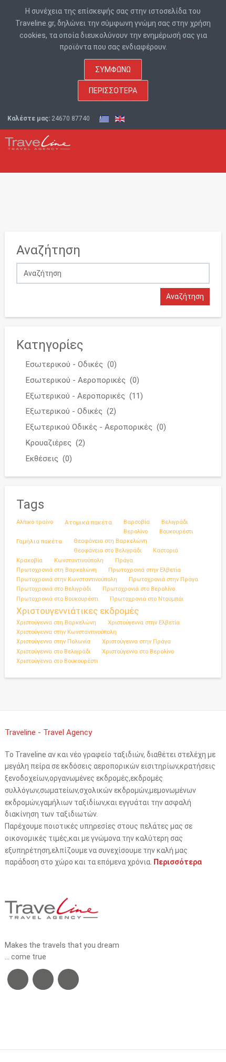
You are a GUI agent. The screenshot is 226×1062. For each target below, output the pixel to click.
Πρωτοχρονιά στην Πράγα (163, 579)
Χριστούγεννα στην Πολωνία (53, 641)
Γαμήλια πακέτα (39, 541)
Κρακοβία (29, 560)
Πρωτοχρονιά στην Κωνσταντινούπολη (66, 579)
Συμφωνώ (113, 69)
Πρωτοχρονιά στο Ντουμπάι (146, 598)
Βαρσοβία (137, 522)
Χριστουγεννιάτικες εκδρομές (77, 611)
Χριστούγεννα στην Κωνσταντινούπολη (66, 632)
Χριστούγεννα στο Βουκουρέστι (57, 661)
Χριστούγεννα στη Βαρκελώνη (56, 622)
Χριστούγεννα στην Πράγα (136, 641)
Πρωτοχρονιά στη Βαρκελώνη (56, 570)
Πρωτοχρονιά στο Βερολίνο (138, 588)
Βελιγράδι (174, 522)
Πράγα (124, 560)
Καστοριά (165, 550)
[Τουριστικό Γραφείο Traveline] (37, 140)
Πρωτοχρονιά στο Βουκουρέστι (57, 598)
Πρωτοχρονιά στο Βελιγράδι (53, 588)
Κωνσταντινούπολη (79, 560)
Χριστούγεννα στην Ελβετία (144, 622)
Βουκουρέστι (176, 531)
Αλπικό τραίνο (34, 522)
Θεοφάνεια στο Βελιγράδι (107, 550)
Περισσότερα (113, 90)
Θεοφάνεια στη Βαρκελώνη (110, 541)
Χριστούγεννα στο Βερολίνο (138, 651)
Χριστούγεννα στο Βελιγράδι (53, 651)
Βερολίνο (136, 531)
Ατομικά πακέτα (88, 522)
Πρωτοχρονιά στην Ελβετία (144, 570)
